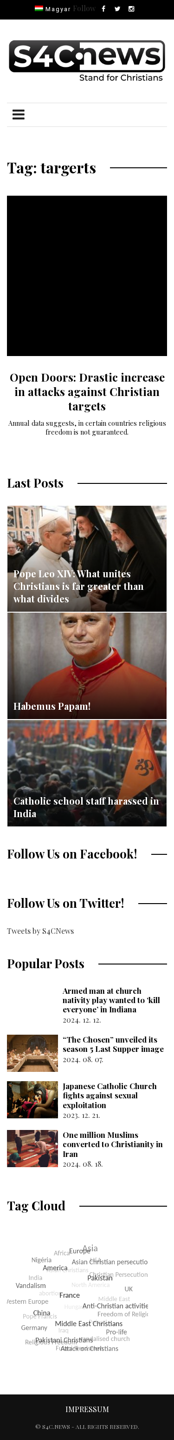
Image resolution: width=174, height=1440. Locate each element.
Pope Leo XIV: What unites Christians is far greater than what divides (78, 586)
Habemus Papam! (51, 706)
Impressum (87, 1409)
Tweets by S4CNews (40, 931)
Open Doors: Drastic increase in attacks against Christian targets (87, 391)
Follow (84, 8)
